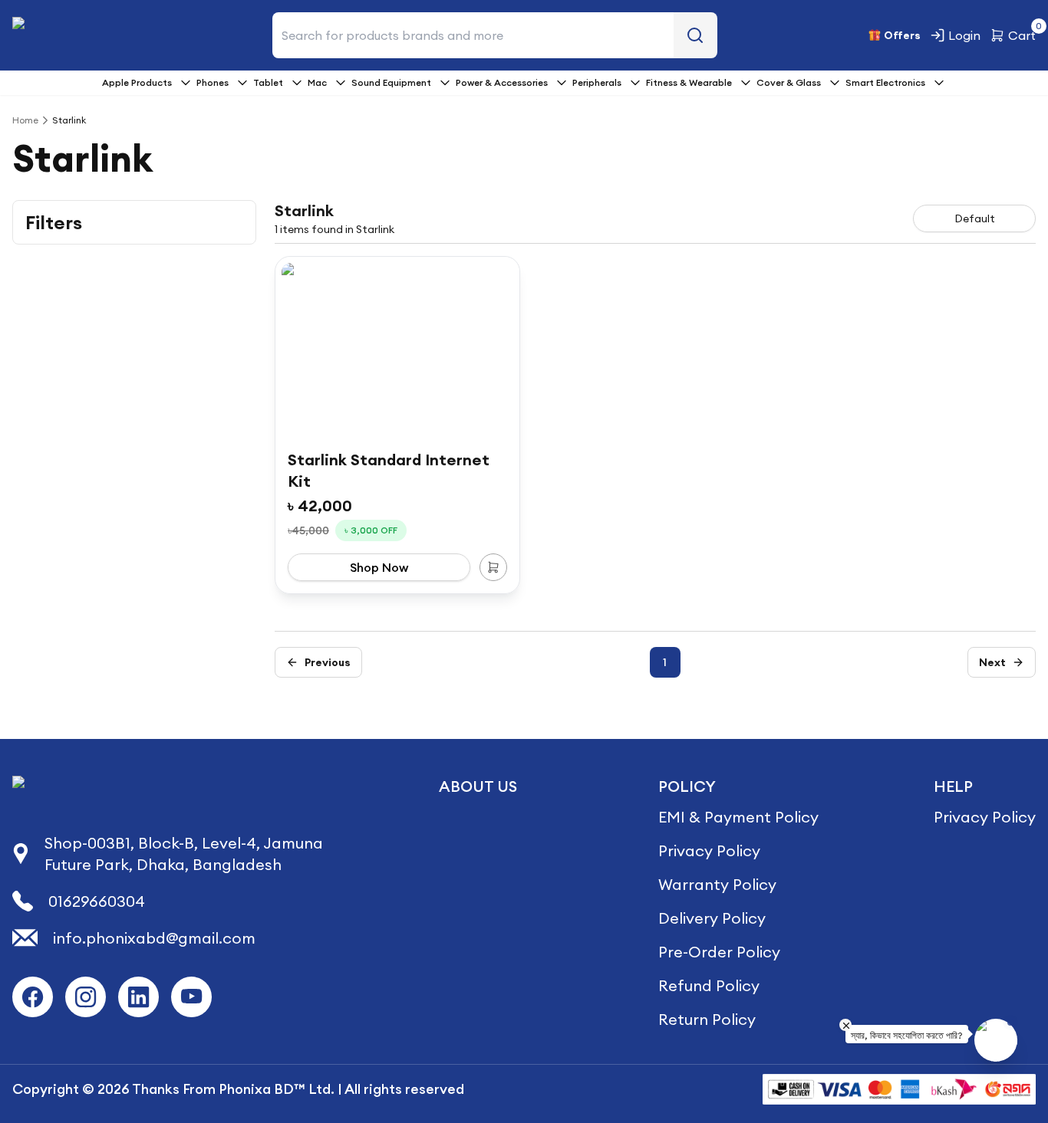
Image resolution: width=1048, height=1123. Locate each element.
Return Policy (707, 1019)
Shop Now (379, 567)
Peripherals (596, 82)
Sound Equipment (391, 82)
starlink (69, 120)
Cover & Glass (788, 82)
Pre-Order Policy (719, 951)
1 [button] (665, 662)
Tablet (268, 82)
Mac (317, 82)
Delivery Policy (712, 918)
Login (964, 35)
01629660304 (96, 901)
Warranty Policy (717, 884)
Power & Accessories (502, 82)
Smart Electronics (885, 82)
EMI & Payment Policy (738, 816)
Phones (212, 82)
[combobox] (974, 218)
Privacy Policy (709, 850)
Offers (902, 35)
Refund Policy (709, 985)
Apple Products (137, 82)
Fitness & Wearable (689, 82)
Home (25, 120)
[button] (318, 662)
